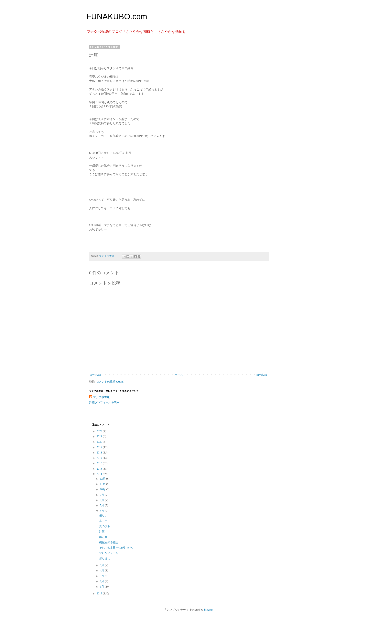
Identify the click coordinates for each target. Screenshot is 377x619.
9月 (102, 495)
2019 (100, 447)
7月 (102, 505)
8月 (102, 500)
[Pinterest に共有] (139, 256)
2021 (100, 436)
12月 (103, 478)
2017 (100, 458)
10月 (103, 489)
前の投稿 (261, 375)
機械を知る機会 (108, 542)
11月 (103, 484)
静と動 (103, 537)
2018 (100, 452)
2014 (100, 474)
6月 (102, 511)
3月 (102, 576)
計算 (102, 531)
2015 (100, 468)
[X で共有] (132, 256)
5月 (102, 565)
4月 (102, 570)
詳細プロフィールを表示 (104, 402)
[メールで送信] (124, 256)
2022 (100, 431)
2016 (100, 463)
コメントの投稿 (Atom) (110, 381)
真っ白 (103, 521)
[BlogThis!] (128, 256)
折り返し (104, 558)
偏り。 (103, 515)
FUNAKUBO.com (116, 16)
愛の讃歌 (104, 526)
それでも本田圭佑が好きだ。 (117, 547)
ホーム (179, 375)
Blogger (208, 609)
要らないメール (108, 553)
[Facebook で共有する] (135, 256)
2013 (100, 593)
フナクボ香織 (101, 397)
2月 (102, 581)
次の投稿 (95, 375)
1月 (102, 586)
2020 (100, 441)
